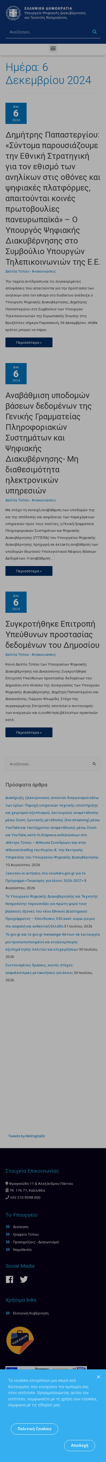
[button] (34, 1429)
